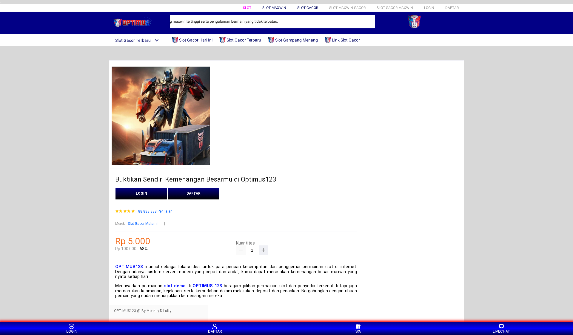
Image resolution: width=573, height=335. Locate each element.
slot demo (175, 285)
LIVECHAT (501, 331)
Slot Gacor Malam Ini (144, 224)
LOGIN (429, 8)
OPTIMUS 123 (207, 285)
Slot (247, 8)
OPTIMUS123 (129, 266)
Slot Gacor (307, 8)
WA (358, 331)
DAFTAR (452, 8)
